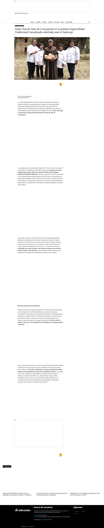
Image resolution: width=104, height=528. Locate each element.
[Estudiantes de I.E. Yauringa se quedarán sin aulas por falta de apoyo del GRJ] (85, 480)
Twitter (83, 511)
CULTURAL (17, 25)
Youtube (76, 513)
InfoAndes (29, 526)
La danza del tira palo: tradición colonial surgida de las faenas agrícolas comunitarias (51, 494)
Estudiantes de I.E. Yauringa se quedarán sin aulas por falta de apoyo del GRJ (85, 494)
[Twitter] (81, 511)
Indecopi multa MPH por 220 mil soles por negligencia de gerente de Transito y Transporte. (17, 494)
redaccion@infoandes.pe (47, 519)
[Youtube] (74, 513)
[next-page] (7, 498)
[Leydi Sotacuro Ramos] (15, 97)
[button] (89, 22)
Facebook (77, 511)
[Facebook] (74, 511)
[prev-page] (4, 498)
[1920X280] (52, 11)
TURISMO (21, 25)
